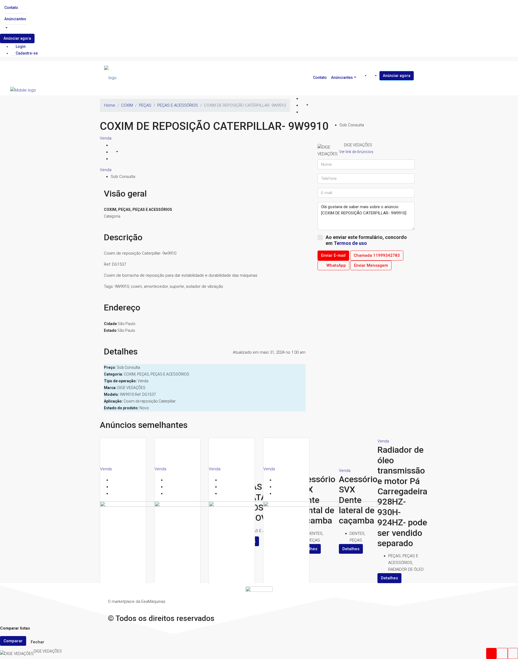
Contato (11, 7)
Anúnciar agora (17, 38)
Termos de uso (350, 243)
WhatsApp (335, 265)
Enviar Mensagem (371, 265)
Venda (105, 138)
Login (20, 46)
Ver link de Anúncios (356, 152)
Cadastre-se (26, 53)
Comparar (13, 640)
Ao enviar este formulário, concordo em (366, 240)
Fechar (37, 642)
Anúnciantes (15, 19)
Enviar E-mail (333, 255)
